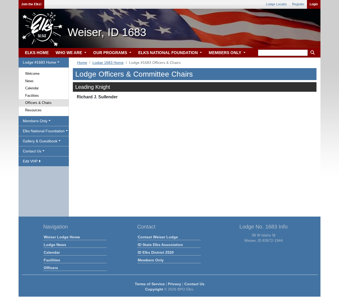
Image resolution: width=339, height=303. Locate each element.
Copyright (154, 289)
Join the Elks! (31, 4)
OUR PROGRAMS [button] (110, 52)
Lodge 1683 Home (108, 62)
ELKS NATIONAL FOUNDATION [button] (168, 52)
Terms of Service (150, 284)
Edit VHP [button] (31, 161)
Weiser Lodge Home (62, 237)
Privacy (174, 284)
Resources (33, 110)
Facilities (32, 96)
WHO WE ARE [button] (69, 52)
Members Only (151, 260)
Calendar (32, 88)
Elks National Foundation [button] (44, 131)
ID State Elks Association (160, 245)
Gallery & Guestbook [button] (40, 141)
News (29, 81)
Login (314, 4)
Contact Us (194, 284)
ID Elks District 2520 (156, 252)
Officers (51, 268)
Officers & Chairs (38, 103)
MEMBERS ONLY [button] (225, 52)
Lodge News (55, 245)
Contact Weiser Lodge (158, 237)
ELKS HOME (37, 52)
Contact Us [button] (32, 151)
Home (82, 62)
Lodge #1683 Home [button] (39, 62)
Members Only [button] (35, 121)
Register (298, 4)
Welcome (32, 74)
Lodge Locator (276, 4)
